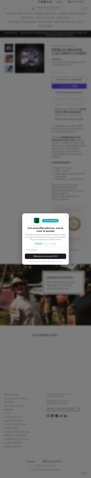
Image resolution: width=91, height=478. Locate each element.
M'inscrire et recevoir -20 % (45, 256)
